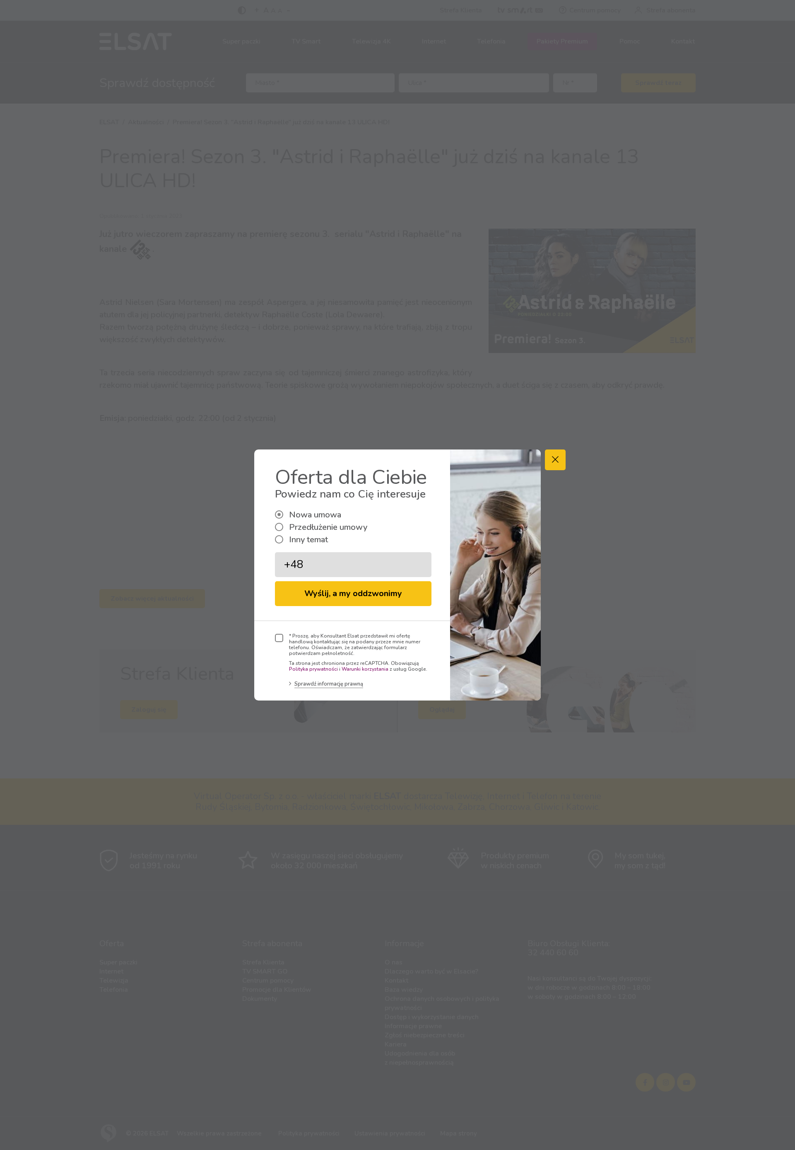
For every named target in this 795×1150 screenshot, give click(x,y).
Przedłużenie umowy (328, 527)
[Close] (555, 459)
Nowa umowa (315, 514)
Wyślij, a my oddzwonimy (353, 593)
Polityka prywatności (313, 669)
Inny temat (308, 539)
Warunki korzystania (365, 669)
